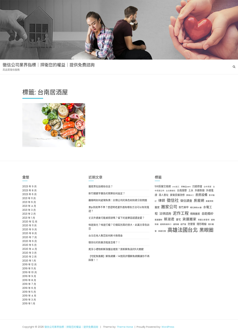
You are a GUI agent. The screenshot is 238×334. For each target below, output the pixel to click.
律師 (161, 200)
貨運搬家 (189, 219)
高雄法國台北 (182, 229)
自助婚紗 (207, 214)
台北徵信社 (170, 190)
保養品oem (186, 186)
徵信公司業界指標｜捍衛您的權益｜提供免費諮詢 (49, 65)
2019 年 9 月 (29, 276)
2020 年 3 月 (29, 253)
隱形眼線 (201, 224)
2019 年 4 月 (29, 295)
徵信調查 (186, 201)
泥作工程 (181, 213)
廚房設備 (201, 195)
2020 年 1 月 (29, 260)
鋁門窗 (183, 224)
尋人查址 (163, 195)
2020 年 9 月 (29, 229)
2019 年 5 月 (29, 292)
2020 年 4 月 (29, 249)
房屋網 (199, 200)
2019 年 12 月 (29, 264)
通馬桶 (176, 224)
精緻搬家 (195, 214)
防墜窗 (191, 224)
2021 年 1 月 (28, 218)
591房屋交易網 (163, 186)
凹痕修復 (197, 186)
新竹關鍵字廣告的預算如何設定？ (107, 193)
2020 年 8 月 (29, 233)
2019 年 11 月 (29, 268)
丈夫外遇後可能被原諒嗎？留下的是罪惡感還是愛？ (117, 218)
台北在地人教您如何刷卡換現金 (106, 235)
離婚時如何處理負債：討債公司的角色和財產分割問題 (118, 200)
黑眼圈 (206, 230)
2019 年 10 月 (29, 272)
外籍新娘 (200, 190)
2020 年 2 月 (29, 256)
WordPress (168, 327)
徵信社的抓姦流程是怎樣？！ (104, 242)
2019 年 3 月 (29, 299)
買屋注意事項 (203, 219)
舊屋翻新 (158, 219)
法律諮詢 (165, 214)
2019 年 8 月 (29, 280)
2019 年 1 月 (28, 303)
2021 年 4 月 (29, 206)
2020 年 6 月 (29, 241)
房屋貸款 (209, 201)
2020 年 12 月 (29, 221)
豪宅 (178, 219)
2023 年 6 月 (29, 194)
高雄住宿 (162, 231)
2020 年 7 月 (29, 237)
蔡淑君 (169, 219)
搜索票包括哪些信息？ (101, 186)
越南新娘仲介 (166, 224)
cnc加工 (175, 186)
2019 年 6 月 (29, 288)
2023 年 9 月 (29, 186)
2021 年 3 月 (29, 210)
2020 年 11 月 (29, 225)
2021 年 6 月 (29, 202)
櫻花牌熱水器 (196, 207)
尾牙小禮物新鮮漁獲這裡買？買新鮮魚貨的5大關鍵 (116, 249)
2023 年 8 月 (29, 190)
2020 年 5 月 (29, 245)
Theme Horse (125, 327)
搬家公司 (169, 207)
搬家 (157, 207)
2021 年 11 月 (29, 198)
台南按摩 (182, 190)
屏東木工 (190, 195)
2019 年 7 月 (29, 284)
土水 (190, 190)
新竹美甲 (184, 207)
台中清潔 (207, 186)
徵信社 (173, 200)
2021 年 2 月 (29, 214)
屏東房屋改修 (177, 195)
